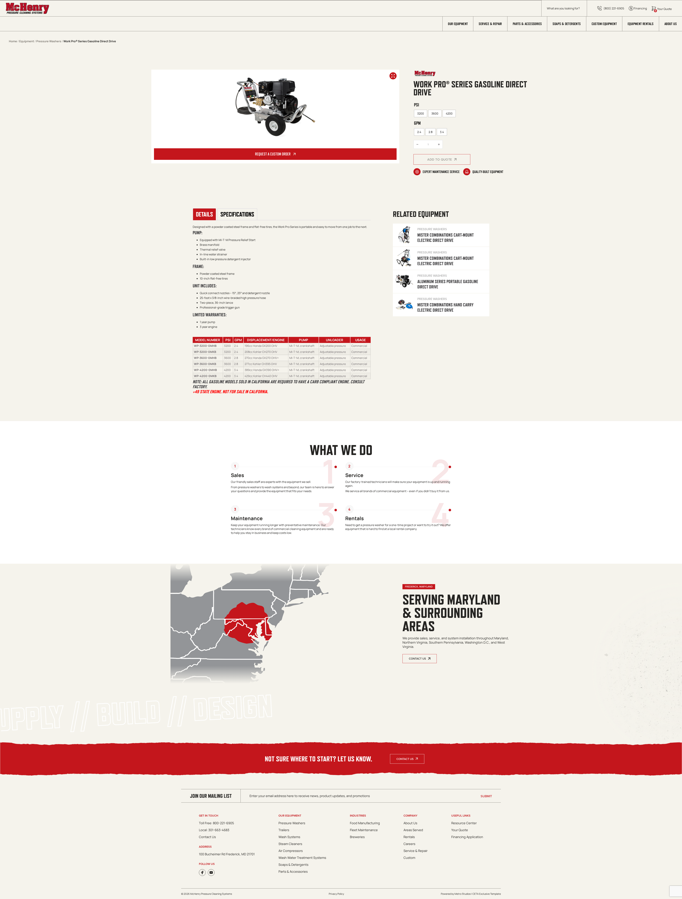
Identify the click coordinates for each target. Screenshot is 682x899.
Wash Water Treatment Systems (302, 857)
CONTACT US (417, 658)
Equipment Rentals (641, 24)
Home (13, 41)
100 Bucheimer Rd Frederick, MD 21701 (227, 854)
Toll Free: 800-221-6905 (216, 823)
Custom (409, 857)
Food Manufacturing (365, 823)
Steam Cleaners (290, 844)
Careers (409, 844)
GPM (417, 123)
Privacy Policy (336, 893)
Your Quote (459, 830)
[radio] (420, 113)
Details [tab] (204, 214)
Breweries (357, 837)
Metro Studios (462, 893)
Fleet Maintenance (364, 830)
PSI (416, 104)
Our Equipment (458, 24)
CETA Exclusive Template (486, 893)
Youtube (211, 872)
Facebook (202, 872)
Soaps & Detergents (567, 24)
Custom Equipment (604, 24)
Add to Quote (439, 159)
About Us (670, 24)
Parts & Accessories (527, 24)
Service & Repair (490, 24)
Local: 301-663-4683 (214, 830)
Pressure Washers (48, 41)
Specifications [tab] (237, 214)
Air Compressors (290, 851)
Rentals (409, 837)
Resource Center (464, 823)
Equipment (26, 41)
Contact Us (404, 759)
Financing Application (467, 837)
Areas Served (413, 830)
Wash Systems (289, 837)
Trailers (283, 830)
